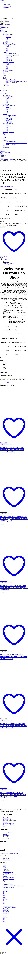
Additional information (8, 263)
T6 (7, 41)
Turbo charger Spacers (8, 824)
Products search (4, 20)
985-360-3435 (3, 90)
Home (4, 75)
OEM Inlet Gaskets (11, 53)
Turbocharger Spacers (8, 70)
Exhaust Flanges (7, 42)
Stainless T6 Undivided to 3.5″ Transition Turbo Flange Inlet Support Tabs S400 (12, 450)
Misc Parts (5, 71)
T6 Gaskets (9, 60)
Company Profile (7, 832)
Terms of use (6, 858)
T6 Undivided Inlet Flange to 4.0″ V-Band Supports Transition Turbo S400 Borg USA (14, 519)
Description (6, 262)
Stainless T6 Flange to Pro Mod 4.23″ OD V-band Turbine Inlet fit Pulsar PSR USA (13, 726)
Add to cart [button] (9, 444)
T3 (7, 38)
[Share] (3, 952)
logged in (8, 382)
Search (2, 23)
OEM (7, 35)
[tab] (15, 262)
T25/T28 (8, 37)
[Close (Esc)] (5, 952)
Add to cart (3, 227)
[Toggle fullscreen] (2, 952)
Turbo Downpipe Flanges (9, 44)
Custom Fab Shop (11, 855)
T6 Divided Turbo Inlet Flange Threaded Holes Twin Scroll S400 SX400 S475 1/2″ (13, 657)
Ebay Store (6, 835)
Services (5, 78)
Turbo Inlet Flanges (8, 34)
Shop (4, 77)
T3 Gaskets (9, 57)
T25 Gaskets (9, 56)
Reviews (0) (6, 264)
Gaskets (5, 52)
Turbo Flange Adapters (8, 62)
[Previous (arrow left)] (0, 953)
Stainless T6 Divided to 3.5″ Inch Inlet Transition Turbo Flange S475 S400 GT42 (14, 588)
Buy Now (2, 258)
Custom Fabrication (11, 80)
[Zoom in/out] (0, 952)
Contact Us (6, 85)
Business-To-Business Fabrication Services (16, 81)
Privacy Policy (6, 859)
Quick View (3, 444)
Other (4, 73)
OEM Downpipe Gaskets (12, 55)
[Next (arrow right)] (2, 953)
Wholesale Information (11, 82)
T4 (7, 39)
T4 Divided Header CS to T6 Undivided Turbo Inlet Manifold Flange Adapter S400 (13, 795)
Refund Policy (6, 838)
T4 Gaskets (9, 59)
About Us (5, 84)
